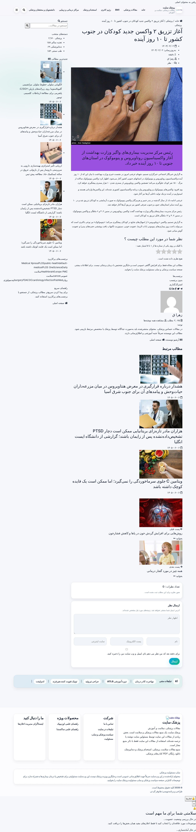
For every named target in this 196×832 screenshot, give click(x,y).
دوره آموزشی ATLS (117, 681)
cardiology (38, 280)
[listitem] (181, 288)
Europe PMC (61, 271)
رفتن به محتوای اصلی (185, 2)
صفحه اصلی (156, 339)
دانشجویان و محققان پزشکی (42, 9)
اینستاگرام (38, 723)
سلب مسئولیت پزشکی (170, 772)
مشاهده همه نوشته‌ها (154, 320)
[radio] (179, 252)
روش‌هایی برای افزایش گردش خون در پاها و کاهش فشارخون (145, 533)
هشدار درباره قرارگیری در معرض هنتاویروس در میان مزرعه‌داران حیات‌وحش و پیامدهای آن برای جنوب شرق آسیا (40, 131)
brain (51, 271)
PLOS (41, 263)
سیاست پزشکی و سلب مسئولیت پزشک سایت (155, 269)
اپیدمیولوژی (8, 280)
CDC (29, 280)
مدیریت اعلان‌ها (25, 723)
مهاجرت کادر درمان (144, 681)
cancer (57, 275)
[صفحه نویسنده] (171, 301)
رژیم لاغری (106, 9)
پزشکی (169, 20)
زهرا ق (170, 58)
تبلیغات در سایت (105, 729)
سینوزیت (119, 226)
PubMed (58, 280)
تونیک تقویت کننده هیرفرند (65, 681)
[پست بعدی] (160, 552)
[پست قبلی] (160, 512)
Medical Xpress (30, 263)
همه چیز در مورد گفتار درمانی (164, 571)
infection (49, 280)
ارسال (174, 661)
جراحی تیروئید (92, 681)
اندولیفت (40, 681)
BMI (117, 9)
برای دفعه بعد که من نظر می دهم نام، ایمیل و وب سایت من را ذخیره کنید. (143, 653)
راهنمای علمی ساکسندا (67, 729)
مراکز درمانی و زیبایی (69, 9)
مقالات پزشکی (130, 9)
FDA (25, 280)
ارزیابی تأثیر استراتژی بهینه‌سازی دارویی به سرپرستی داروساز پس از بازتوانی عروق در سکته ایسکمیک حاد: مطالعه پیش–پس (41, 170)
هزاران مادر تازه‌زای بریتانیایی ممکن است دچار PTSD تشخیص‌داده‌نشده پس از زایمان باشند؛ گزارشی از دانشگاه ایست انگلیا (128, 436)
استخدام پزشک (90, 9)
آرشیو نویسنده (173, 339)
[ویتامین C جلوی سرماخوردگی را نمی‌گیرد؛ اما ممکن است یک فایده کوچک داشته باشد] (160, 464)
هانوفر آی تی (155, 791)
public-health (51, 263)
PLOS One (47, 267)
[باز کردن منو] (17, 10)
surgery (18, 280)
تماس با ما (108, 723)
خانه (143, 9)
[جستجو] (24, 10)
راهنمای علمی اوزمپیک (67, 723)
